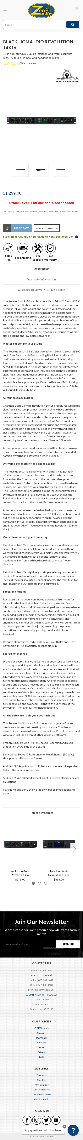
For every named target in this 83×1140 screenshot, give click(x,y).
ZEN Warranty (41, 1027)
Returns (41, 1047)
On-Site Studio (41, 1099)
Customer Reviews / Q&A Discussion (41, 289)
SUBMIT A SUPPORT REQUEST (41, 994)
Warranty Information (41, 279)
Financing (41, 1075)
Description (42, 268)
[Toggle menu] (5, 9)
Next (74, 849)
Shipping (41, 1032)
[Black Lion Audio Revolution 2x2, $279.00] (20, 844)
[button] (73, 1130)
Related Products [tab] (41, 812)
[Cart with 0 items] (76, 8)
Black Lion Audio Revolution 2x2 (20, 873)
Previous (5, 849)
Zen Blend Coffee (41, 1094)
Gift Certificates (41, 1089)
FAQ (41, 1056)
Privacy (41, 1052)
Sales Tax (41, 1042)
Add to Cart (21, 228)
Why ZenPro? (41, 1084)
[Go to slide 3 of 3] (45, 883)
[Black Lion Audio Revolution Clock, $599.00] (58, 844)
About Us (41, 1080)
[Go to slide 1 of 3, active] (33, 883)
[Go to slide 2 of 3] (39, 883)
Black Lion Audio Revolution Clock (58, 873)
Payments (41, 1037)
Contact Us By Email (41, 975)
